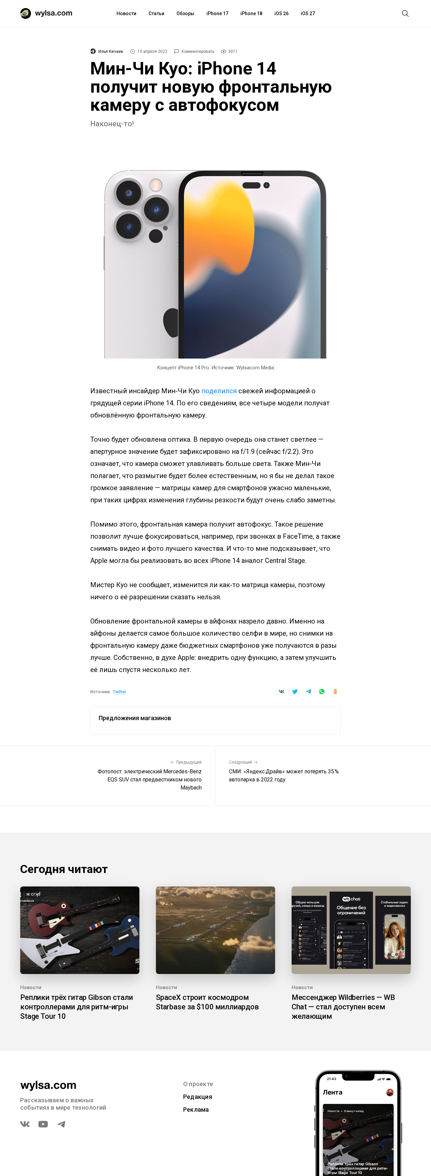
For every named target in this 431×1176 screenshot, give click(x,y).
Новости (126, 13)
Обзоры (185, 13)
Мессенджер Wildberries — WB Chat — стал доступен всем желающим (343, 1006)
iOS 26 (281, 13)
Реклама (196, 1109)
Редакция (197, 1096)
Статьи (156, 13)
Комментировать (197, 51)
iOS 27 (308, 13)
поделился (219, 391)
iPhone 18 (251, 13)
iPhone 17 (217, 13)
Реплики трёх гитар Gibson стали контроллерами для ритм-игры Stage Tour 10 (76, 1006)
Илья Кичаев (110, 51)
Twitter (119, 691)
